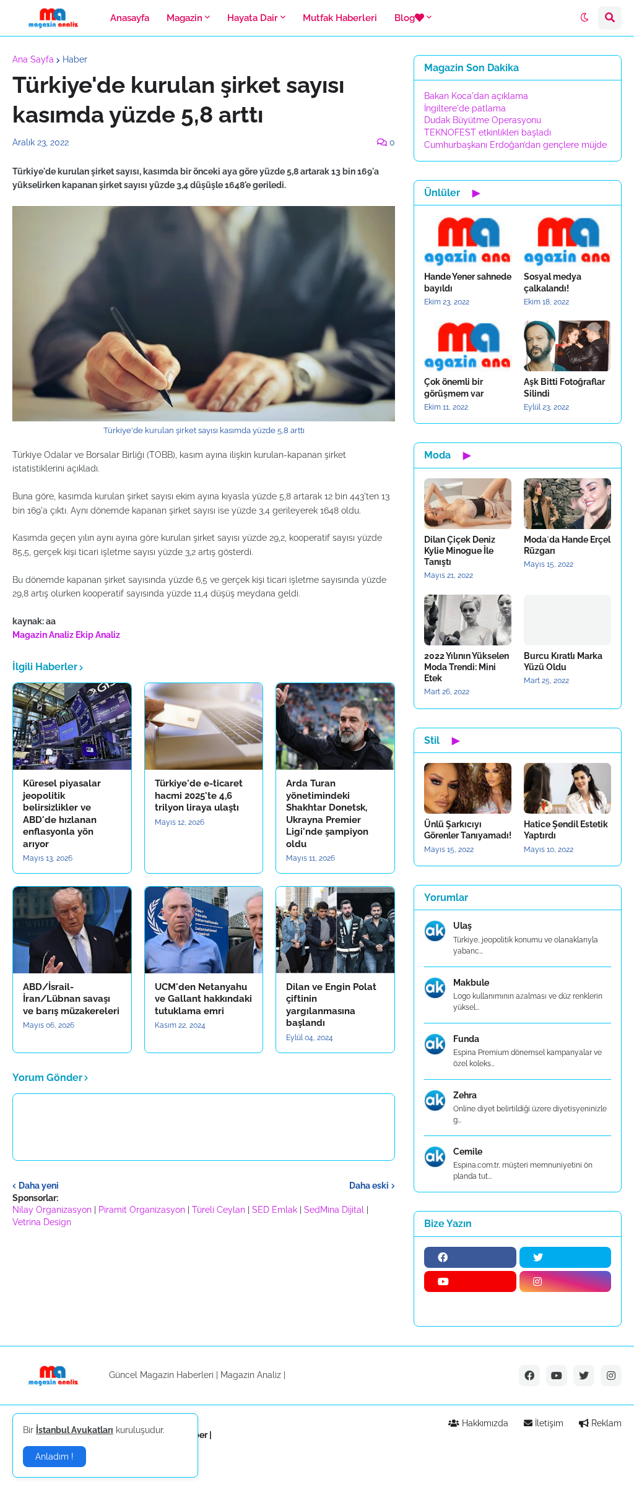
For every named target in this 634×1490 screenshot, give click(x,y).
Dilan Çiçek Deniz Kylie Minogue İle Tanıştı (459, 551)
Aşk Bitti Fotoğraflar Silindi (564, 387)
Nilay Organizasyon (52, 1210)
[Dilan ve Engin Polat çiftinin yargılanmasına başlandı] (335, 930)
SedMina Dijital (334, 1210)
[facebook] (470, 1257)
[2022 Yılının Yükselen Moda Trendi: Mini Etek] (467, 620)
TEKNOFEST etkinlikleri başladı (487, 132)
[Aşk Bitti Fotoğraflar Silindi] (567, 346)
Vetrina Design (41, 1222)
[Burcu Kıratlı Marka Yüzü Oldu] (567, 620)
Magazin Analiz (43, 635)
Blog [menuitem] (404, 18)
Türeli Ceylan (218, 1210)
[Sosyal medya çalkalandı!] (567, 240)
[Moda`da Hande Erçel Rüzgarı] (567, 503)
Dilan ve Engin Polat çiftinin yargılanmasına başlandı (331, 1005)
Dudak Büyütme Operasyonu (482, 120)
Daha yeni (39, 1186)
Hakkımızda (483, 1423)
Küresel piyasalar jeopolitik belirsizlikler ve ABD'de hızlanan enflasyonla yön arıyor (62, 814)
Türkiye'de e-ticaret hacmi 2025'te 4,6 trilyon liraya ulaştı (199, 795)
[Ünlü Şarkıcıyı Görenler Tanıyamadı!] (467, 788)
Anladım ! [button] (54, 1457)
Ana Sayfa (33, 59)
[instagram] (565, 1281)
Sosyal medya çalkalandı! (552, 282)
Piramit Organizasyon (141, 1210)
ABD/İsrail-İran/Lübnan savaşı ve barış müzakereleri (71, 999)
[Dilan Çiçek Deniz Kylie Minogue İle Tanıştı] (467, 503)
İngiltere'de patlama (465, 108)
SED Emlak (274, 1210)
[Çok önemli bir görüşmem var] (467, 346)
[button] (584, 18)
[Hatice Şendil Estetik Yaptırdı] (567, 788)
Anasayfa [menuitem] (129, 18)
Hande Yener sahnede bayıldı (467, 282)
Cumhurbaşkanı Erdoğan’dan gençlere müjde (515, 145)
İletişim (547, 1423)
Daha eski (369, 1186)
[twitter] (565, 1257)
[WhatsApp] (470, 1305)
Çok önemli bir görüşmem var (454, 387)
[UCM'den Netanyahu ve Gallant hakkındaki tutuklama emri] (204, 930)
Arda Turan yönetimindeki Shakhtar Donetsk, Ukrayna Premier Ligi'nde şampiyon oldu (327, 814)
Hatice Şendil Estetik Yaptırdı (566, 829)
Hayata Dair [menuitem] (252, 18)
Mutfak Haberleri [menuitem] (340, 18)
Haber (75, 59)
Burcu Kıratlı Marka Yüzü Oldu (563, 661)
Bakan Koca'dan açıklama (476, 96)
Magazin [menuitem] (184, 18)
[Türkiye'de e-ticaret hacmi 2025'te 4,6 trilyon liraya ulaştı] (204, 726)
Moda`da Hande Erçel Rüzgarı (567, 545)
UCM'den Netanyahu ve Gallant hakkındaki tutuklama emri (203, 999)
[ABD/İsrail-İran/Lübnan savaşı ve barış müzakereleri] (72, 930)
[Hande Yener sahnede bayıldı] (467, 240)
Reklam (605, 1423)
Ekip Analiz (98, 635)
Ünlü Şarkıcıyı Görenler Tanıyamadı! (467, 829)
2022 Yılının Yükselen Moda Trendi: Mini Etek (466, 667)
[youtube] (470, 1281)
